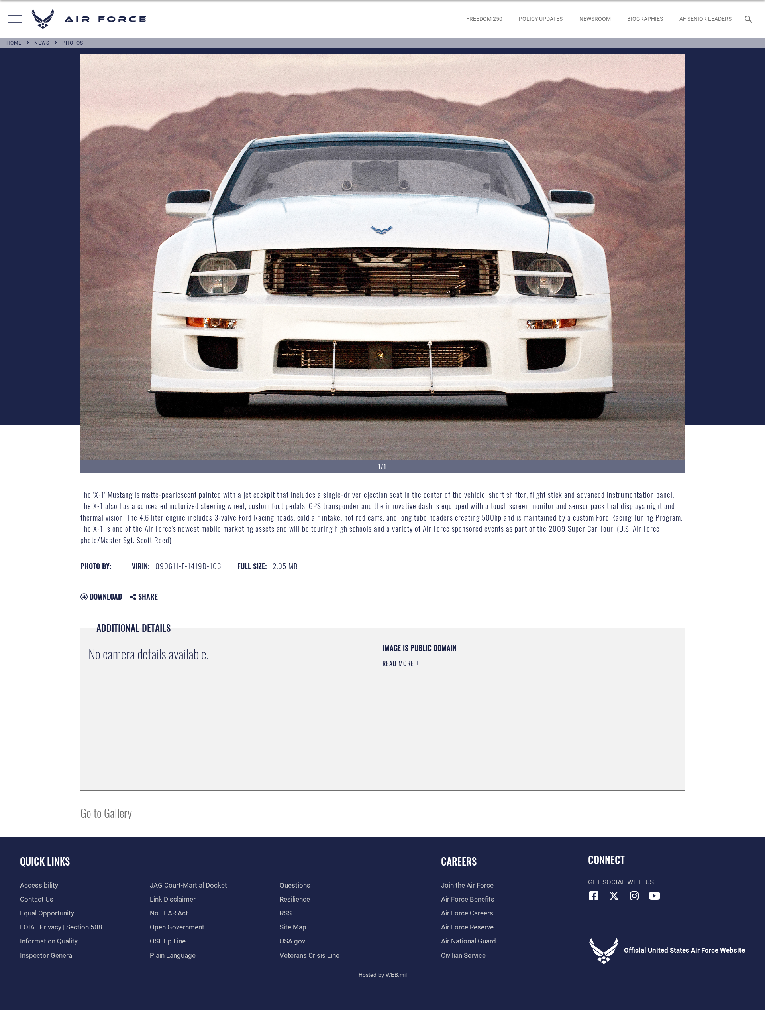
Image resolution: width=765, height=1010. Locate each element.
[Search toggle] (749, 19)
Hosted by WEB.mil (383, 975)
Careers (459, 861)
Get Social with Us (621, 882)
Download (105, 596)
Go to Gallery (106, 812)
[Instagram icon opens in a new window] (634, 896)
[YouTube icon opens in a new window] (655, 896)
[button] (13, 19)
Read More (399, 663)
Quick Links (45, 861)
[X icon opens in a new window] (614, 896)
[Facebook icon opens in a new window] (594, 896)
